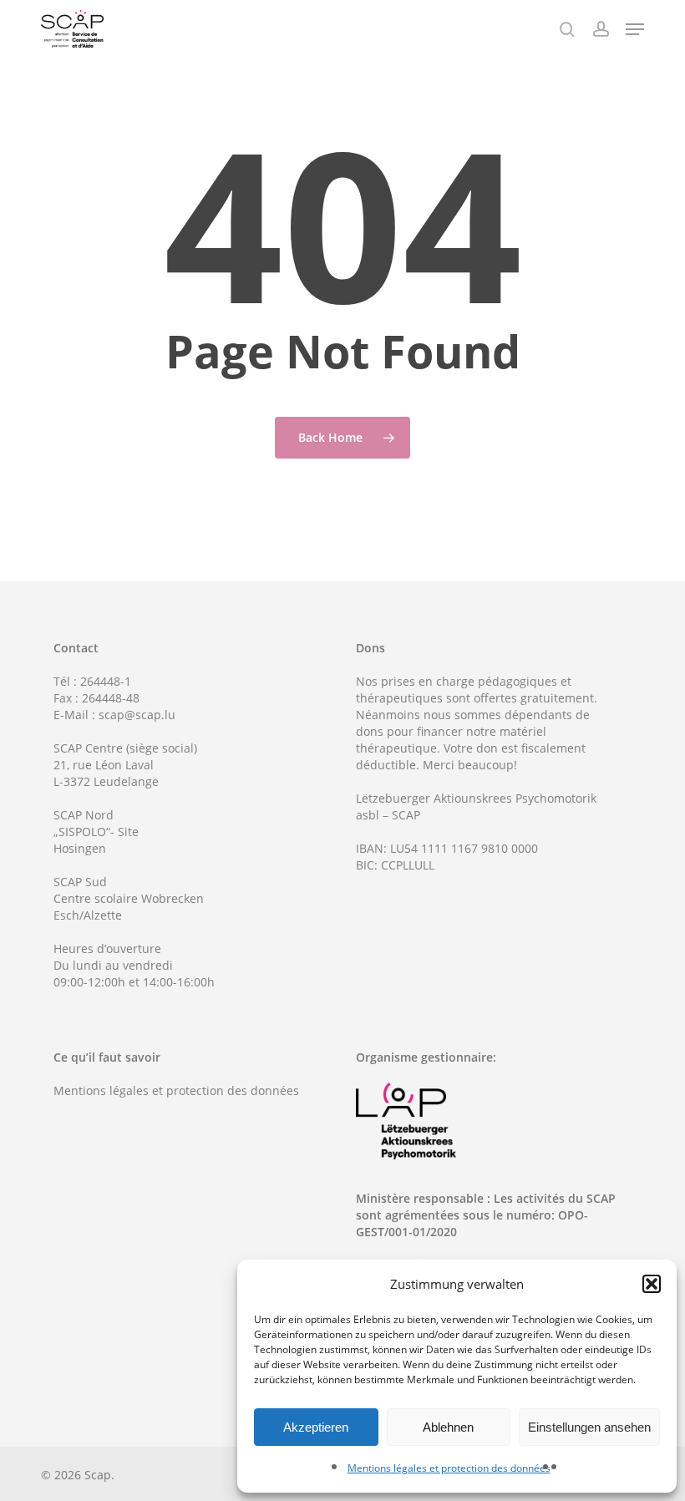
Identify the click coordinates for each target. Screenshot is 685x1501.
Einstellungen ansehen (589, 1427)
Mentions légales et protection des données (449, 1468)
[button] (651, 1283)
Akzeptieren (315, 1427)
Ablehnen (448, 1427)
